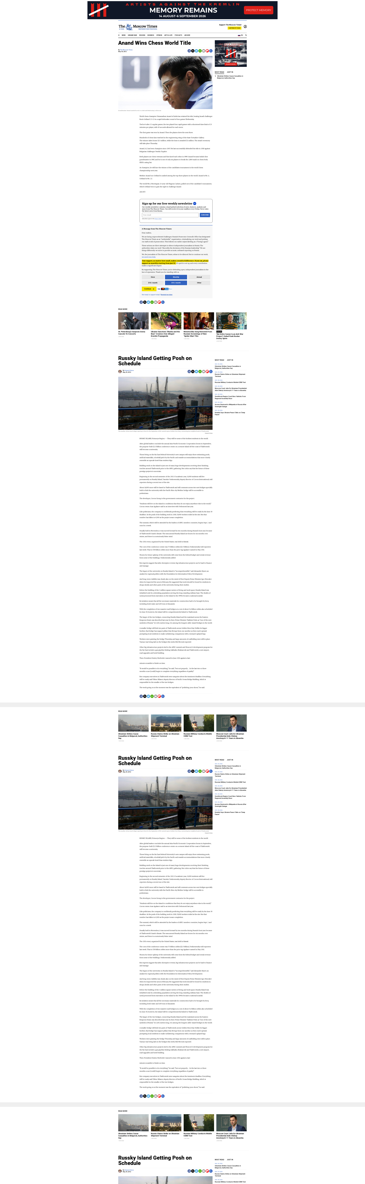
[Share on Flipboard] (207, 50)
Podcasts (178, 35)
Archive (187, 35)
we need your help (148, 257)
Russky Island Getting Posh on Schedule (155, 361)
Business (151, 35)
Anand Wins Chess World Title (154, 43)
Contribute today (234, 28)
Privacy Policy (158, 218)
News (124, 35)
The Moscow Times (126, 50)
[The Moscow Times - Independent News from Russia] (137, 27)
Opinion (159, 35)
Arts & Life (168, 35)
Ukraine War (132, 35)
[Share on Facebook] (189, 50)
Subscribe (205, 215)
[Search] (246, 35)
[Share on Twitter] (192, 50)
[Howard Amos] (120, 371)
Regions (142, 35)
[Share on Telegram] (196, 50)
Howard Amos (129, 370)
